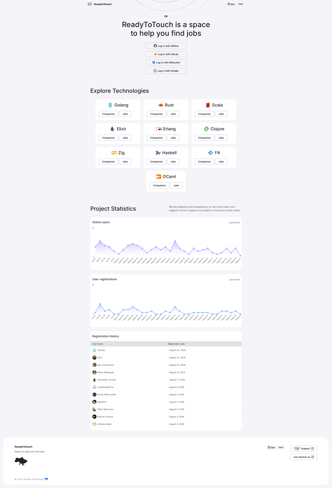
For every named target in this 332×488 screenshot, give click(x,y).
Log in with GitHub (168, 46)
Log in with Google (168, 70)
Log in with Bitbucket (168, 62)
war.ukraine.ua (302, 457)
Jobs (125, 114)
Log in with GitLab (168, 54)
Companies (108, 114)
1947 (240, 4)
